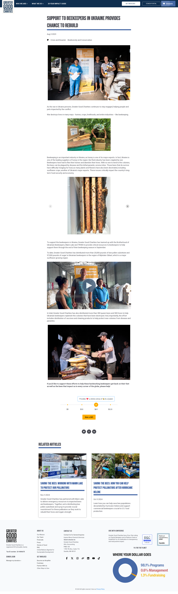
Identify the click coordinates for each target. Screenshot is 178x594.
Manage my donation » (13, 560)
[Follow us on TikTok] (99, 558)
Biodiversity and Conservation (80, 40)
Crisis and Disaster (58, 40)
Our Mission (41, 534)
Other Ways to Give (43, 568)
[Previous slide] (50, 206)
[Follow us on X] (72, 558)
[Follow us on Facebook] (67, 558)
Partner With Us (42, 566)
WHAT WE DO (37, 4)
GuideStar (112, 539)
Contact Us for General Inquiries (74, 535)
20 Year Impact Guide (57, 4)
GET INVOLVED (130, 3)
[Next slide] (127, 206)
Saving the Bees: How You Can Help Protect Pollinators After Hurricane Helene (113, 488)
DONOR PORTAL (151, 3)
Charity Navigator (116, 537)
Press (39, 542)
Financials (40, 540)
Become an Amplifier (44, 560)
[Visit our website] (83, 558)
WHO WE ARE (21, 4)
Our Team (40, 537)
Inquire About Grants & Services (74, 537)
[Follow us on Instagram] (77, 558)
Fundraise (40, 563)
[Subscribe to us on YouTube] (93, 558)
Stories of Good (42, 545)
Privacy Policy (100, 589)
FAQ (38, 547)
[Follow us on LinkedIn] (88, 558)
